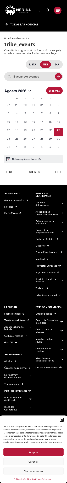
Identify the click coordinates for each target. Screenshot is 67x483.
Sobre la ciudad (12, 313)
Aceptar (33, 452)
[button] (62, 420)
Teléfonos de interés (15, 320)
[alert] (33, 159)
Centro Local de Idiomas (44, 330)
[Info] (39, 10)
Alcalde (8, 361)
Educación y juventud (47, 252)
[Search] (48, 10)
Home (7, 38)
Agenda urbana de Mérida (14, 328)
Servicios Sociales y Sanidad (46, 280)
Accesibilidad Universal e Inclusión (47, 213)
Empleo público (44, 313)
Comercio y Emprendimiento (45, 231)
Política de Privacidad (42, 479)
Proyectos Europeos (46, 265)
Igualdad (40, 259)
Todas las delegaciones (42, 203)
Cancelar (34, 461)
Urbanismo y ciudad (46, 295)
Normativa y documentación (12, 376)
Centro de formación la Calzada (47, 321)
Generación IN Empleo (43, 349)
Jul (11, 172)
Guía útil (8, 342)
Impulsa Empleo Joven (44, 340)
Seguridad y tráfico (45, 272)
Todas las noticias (24, 24)
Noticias (8, 206)
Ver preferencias (33, 471)
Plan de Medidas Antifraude (13, 398)
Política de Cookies (22, 479)
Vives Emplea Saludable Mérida (45, 359)
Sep (56, 172)
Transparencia (11, 384)
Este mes (54, 90)
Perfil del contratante (15, 391)
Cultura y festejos (13, 336)
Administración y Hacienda (45, 222)
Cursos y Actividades (47, 367)
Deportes (41, 245)
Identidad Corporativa (10, 408)
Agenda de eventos (14, 200)
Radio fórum (11, 213)
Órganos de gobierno (15, 367)
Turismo (40, 288)
